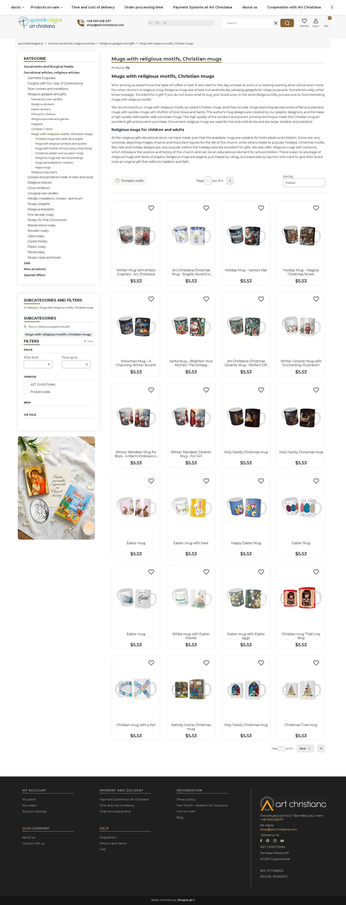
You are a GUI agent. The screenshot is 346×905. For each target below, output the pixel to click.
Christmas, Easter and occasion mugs (59, 153)
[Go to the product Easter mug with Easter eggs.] (246, 599)
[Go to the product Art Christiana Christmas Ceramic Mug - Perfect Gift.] (246, 326)
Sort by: (288, 176)
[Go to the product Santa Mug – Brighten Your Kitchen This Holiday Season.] (191, 326)
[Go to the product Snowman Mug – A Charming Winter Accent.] (136, 326)
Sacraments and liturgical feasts (48, 66)
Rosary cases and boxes (44, 257)
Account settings (34, 811)
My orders (29, 805)
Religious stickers (42, 104)
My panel (28, 799)
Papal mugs (42, 167)
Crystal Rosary (37, 241)
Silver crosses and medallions (48, 89)
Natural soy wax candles (46, 99)
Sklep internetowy (171, 900)
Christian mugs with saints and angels (59, 138)
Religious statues (40, 182)
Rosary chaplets (39, 204)
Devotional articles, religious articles (71, 43)
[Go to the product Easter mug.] (136, 508)
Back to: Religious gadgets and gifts (49, 326)
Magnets (37, 124)
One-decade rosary (41, 215)
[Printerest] (267, 841)
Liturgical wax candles (43, 193)
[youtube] (282, 841)
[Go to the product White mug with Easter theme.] (191, 599)
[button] (287, 23)
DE (165, 23)
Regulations (108, 837)
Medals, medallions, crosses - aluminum (55, 198)
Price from (31, 357)
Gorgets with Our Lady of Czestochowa (55, 83)
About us (28, 837)
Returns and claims (113, 843)
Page (200, 181)
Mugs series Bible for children (54, 162)
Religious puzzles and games (50, 119)
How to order (186, 811)
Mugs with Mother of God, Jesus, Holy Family (63, 148)
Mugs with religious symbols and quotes (60, 143)
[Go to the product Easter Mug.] (301, 508)
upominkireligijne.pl (30, 43)
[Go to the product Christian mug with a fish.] (136, 690)
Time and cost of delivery (117, 805)
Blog (180, 817)
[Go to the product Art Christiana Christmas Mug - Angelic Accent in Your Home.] (191, 235)
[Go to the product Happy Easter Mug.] (246, 508)
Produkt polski (40, 392)
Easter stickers (40, 109)
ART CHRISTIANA (42, 384)
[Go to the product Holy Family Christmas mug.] (246, 417)
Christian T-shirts (41, 129)
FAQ (103, 849)
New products (35, 269)
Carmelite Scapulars (41, 78)
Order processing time (115, 811)
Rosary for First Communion (47, 220)
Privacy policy (186, 799)
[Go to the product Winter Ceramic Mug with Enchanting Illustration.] (301, 326)
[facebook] (261, 841)
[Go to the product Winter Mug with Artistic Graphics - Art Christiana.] (136, 235)
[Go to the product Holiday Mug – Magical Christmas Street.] (301, 235)
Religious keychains (44, 172)
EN (157, 23)
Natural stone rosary (42, 225)
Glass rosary (36, 236)
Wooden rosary (38, 230)
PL (150, 23)
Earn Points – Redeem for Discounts (202, 805)
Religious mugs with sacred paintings (59, 157)
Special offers (34, 275)
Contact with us (33, 843)
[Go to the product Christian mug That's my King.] (301, 599)
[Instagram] (275, 841)
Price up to (69, 357)
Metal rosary (36, 252)
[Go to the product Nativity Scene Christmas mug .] (191, 690)
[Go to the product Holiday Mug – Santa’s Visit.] (246, 235)
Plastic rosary (37, 246)
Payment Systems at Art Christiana (124, 799)
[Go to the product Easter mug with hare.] (191, 508)
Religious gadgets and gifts (117, 43)
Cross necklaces (39, 188)
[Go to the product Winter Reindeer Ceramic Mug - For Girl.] (191, 417)
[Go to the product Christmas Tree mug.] (301, 690)
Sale (27, 263)
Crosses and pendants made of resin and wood (60, 177)
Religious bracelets (41, 209)
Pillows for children (43, 114)
